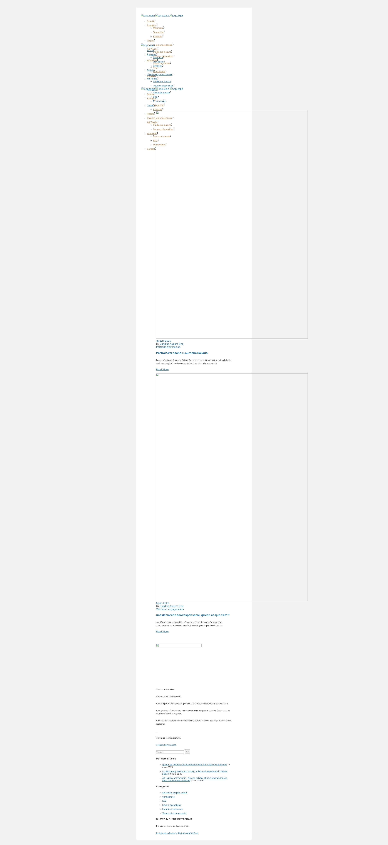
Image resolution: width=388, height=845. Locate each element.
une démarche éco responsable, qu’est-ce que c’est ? (193, 615)
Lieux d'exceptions (171, 805)
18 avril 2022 (163, 340)
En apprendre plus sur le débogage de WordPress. (177, 833)
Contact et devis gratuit (166, 744)
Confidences (168, 796)
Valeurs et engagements (170, 609)
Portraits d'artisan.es (168, 346)
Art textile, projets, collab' (174, 792)
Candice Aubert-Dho (172, 343)
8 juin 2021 (162, 602)
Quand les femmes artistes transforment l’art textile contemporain (194, 764)
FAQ (164, 801)
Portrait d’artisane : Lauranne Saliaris (182, 353)
